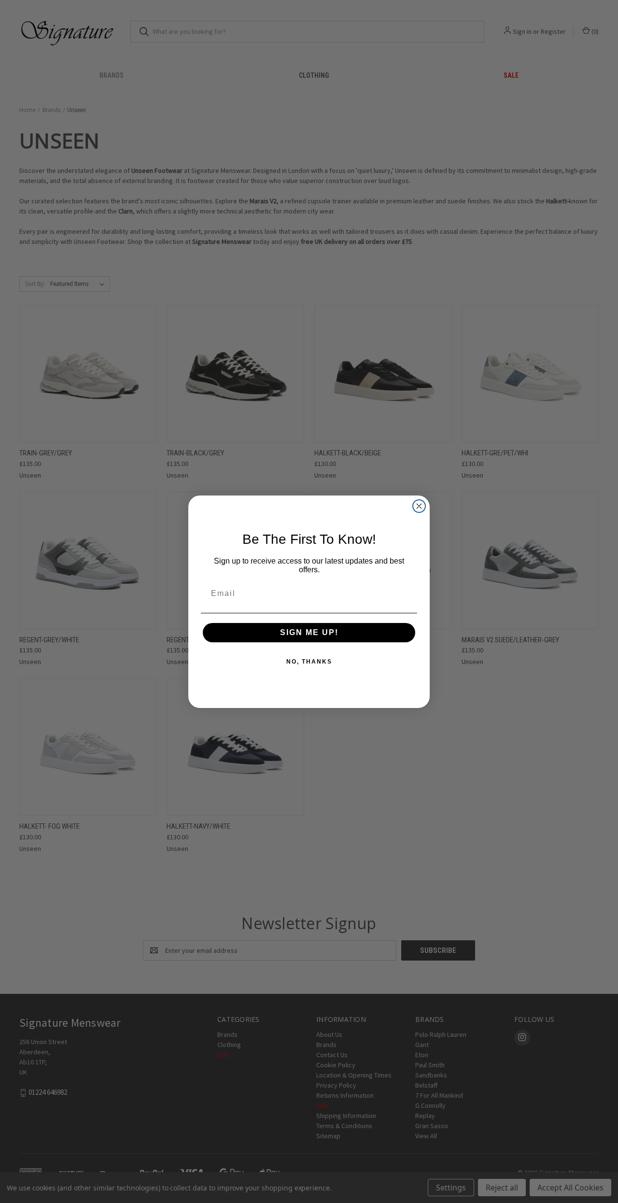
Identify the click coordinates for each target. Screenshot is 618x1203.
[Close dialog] (419, 506)
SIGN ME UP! (309, 632)
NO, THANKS (309, 661)
